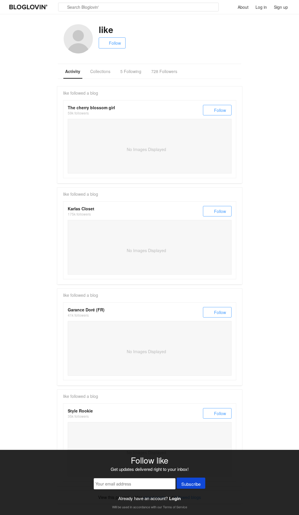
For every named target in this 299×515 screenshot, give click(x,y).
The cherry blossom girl (91, 107)
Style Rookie (80, 411)
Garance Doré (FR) (86, 310)
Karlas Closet (81, 208)
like (66, 93)
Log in (261, 7)
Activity (72, 71)
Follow (115, 43)
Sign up (281, 7)
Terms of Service (175, 506)
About (243, 7)
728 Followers (164, 71)
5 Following (130, 71)
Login (175, 498)
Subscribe (191, 484)
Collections (100, 71)
